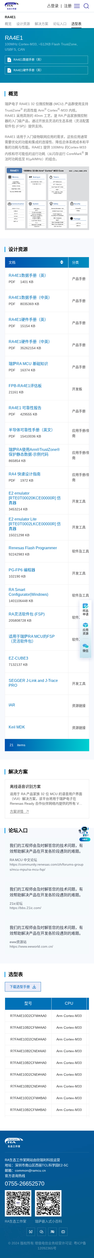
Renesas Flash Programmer (33, 548)
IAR (12, 705)
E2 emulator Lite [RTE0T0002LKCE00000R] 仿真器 (35, 524)
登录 (55, 6)
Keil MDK (17, 727)
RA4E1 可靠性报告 (25, 408)
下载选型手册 (20, 987)
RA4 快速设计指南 (24, 474)
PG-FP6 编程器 (22, 570)
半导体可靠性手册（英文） (32, 430)
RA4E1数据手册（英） (28, 59)
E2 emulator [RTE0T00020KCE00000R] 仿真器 (35, 498)
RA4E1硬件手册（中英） (30, 342)
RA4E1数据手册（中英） (30, 297)
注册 (68, 6)
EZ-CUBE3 (18, 658)
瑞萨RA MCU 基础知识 (28, 364)
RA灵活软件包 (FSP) (27, 614)
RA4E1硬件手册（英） (28, 70)
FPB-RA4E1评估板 (25, 386)
